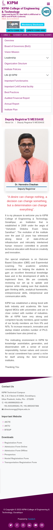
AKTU (7, 426)
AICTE (7, 422)
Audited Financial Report (17, 98)
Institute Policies (13, 69)
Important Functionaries (16, 81)
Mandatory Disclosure (32, 24)
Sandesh (31, 519)
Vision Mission (12, 52)
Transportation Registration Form (21, 462)
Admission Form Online (16, 447)
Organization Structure (16, 63)
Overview (9, 40)
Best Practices (12, 92)
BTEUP (8, 430)
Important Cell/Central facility (19, 86)
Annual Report (12, 104)
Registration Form (13, 443)
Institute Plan (11, 109)
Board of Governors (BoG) (18, 46)
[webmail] (41, 525)
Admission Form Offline (16, 451)
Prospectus (10, 454)
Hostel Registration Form (17, 458)
